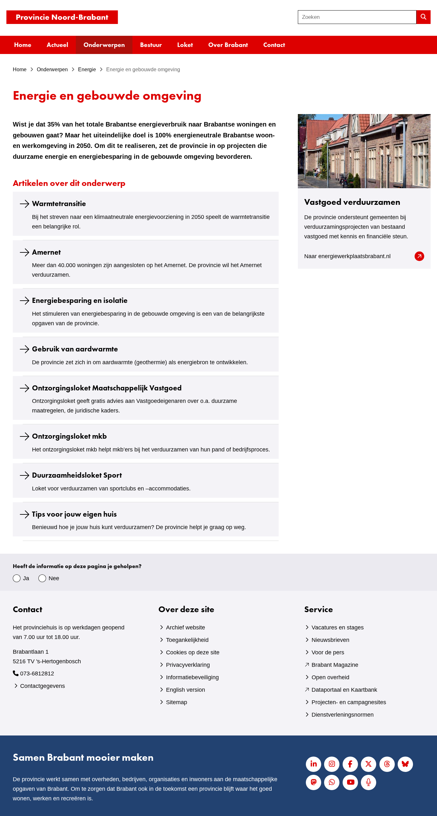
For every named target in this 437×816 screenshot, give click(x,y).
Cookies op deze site (192, 652)
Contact (274, 45)
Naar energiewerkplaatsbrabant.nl (358, 257)
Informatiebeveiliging (192, 677)
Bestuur (151, 45)
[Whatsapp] (331, 782)
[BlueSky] (405, 764)
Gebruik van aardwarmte (75, 349)
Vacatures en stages (338, 627)
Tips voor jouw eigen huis (74, 514)
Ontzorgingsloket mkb (69, 436)
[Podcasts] (368, 782)
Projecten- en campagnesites (349, 702)
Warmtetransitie (59, 203)
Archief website (185, 627)
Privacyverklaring (188, 665)
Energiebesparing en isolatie (80, 300)
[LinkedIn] (313, 764)
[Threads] (387, 764)
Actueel (57, 45)
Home (22, 45)
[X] (368, 764)
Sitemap (176, 702)
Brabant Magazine (335, 665)
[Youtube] (350, 782)
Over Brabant (228, 45)
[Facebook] (350, 764)
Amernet (46, 252)
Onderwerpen (104, 45)
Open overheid (330, 677)
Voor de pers (328, 652)
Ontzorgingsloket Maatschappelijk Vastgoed (107, 388)
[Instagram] (331, 764)
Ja (26, 578)
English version (185, 690)
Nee (54, 578)
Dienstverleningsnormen (343, 715)
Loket (185, 45)
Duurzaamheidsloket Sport (77, 475)
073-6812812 (37, 673)
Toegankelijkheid (187, 640)
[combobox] (357, 17)
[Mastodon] (313, 782)
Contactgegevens (42, 686)
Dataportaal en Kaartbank (344, 690)
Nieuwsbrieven (330, 640)
